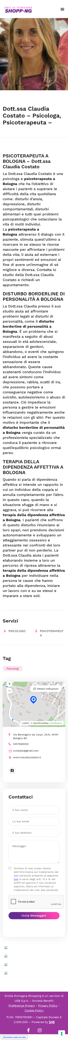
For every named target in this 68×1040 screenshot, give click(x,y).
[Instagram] (40, 1030)
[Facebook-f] (28, 1030)
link (16, 879)
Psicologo (17, 631)
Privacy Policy (47, 1005)
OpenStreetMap (41, 723)
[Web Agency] (51, 1022)
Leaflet (25, 723)
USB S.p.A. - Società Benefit (34, 1000)
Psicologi (12, 668)
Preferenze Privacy (22, 1005)
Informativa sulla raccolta (14, 1037)
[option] (34, 54)
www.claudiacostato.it (27, 757)
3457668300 (21, 743)
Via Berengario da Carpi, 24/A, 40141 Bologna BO (35, 736)
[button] (62, 9)
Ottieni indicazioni (47, 688)
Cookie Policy (34, 1010)
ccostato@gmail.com (26, 750)
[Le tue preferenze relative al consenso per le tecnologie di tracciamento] (61, 1033)
